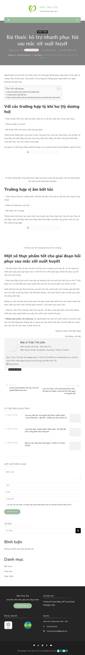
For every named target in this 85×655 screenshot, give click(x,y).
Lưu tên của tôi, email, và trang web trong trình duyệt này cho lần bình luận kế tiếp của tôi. (39, 505)
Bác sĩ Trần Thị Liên (17, 50)
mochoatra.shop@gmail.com (57, 631)
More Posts (13, 364)
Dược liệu (8, 571)
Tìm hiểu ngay (21, 606)
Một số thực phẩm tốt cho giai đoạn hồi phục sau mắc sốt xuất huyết (33, 97)
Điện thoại (24, 350)
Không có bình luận (69, 50)
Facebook (41, 350)
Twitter (65, 350)
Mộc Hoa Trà (48, 7)
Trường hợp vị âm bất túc (16, 94)
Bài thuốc (8, 566)
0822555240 (52, 626)
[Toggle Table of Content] (57, 88)
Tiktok (58, 350)
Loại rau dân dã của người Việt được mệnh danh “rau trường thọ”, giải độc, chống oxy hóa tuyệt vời (46, 416)
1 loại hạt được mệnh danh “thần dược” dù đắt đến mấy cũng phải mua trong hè (45, 430)
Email (33, 350)
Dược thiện (42, 32)
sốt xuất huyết (15, 369)
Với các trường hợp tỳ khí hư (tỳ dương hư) (23, 92)
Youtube (50, 350)
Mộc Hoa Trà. (36, 651)
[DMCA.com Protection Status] (62, 651)
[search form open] (77, 20)
